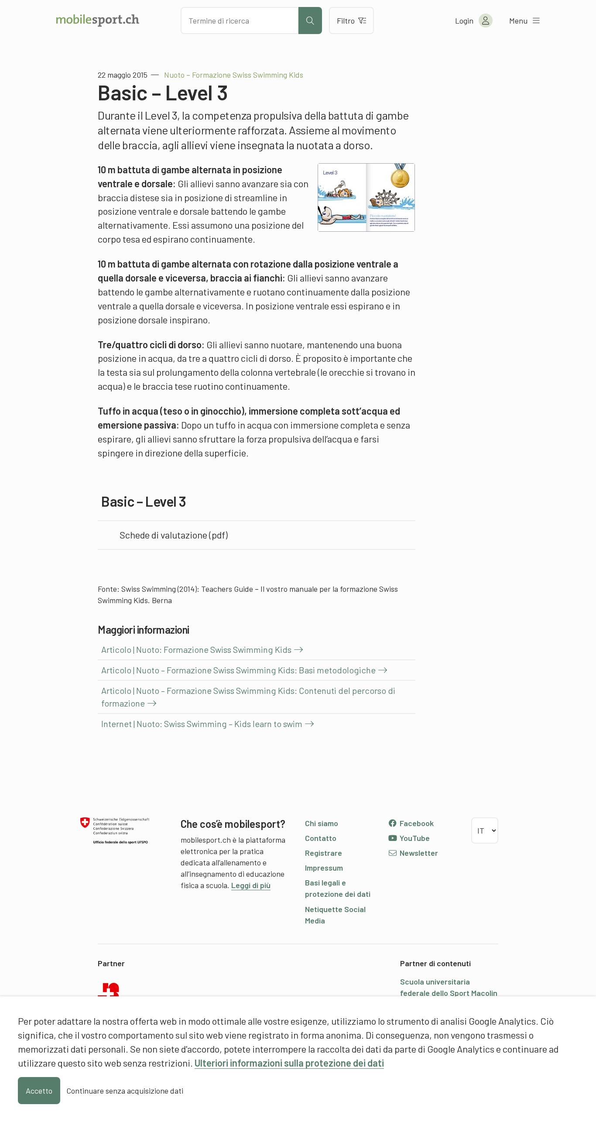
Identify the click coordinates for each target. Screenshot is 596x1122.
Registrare (323, 853)
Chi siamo (321, 823)
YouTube (414, 838)
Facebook (416, 823)
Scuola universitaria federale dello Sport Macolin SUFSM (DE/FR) (448, 993)
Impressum (324, 867)
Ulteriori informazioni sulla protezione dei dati (289, 1062)
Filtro (346, 20)
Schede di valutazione (163, 534)
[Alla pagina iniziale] (97, 20)
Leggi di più (251, 885)
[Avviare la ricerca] (310, 20)
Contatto (320, 838)
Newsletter (418, 853)
